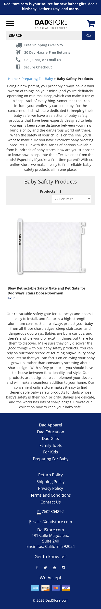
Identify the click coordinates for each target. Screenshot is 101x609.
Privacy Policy (50, 488)
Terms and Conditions (50, 495)
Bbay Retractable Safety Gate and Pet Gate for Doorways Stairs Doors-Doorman (46, 290)
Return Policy (50, 474)
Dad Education (50, 432)
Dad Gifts (50, 438)
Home (13, 78)
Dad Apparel (50, 425)
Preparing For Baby (37, 78)
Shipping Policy (50, 481)
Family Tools (50, 445)
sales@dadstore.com (52, 521)
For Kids (50, 452)
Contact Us (50, 502)
